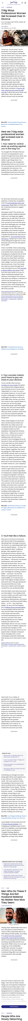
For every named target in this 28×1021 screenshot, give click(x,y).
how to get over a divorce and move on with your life (13, 90)
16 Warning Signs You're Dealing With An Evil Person (14, 765)
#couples (13, 297)
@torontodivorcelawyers (7, 291)
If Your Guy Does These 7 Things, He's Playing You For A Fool (14, 760)
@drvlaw (3, 642)
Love (8, 888)
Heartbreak (9, 7)
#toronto (15, 296)
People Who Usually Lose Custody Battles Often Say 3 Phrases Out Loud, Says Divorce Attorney (14, 877)
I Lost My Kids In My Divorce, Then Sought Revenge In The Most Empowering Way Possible (13, 871)
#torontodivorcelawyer (7, 296)
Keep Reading (14, 1006)
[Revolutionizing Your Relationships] (14, 2)
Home (2, 7)
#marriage (8, 297)
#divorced (7, 644)
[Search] (22, 2)
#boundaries (4, 299)
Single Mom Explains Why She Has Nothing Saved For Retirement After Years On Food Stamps (14, 865)
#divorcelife (4, 646)
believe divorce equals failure (15, 607)
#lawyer (3, 297)
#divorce (20, 296)
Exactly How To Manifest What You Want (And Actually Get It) (13, 756)
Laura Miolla (4, 26)
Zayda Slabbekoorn (6, 905)
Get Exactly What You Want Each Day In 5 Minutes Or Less (14, 769)
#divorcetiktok (14, 644)
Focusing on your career (9, 385)
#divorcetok (21, 644)
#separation (20, 297)
